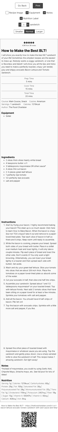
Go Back (22, 5)
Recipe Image (16, 12)
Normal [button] (29, 31)
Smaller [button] (19, 31)
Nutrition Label (30, 18)
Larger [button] (39, 31)
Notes (50, 12)
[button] (25, 42)
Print (38, 5)
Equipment (34, 12)
